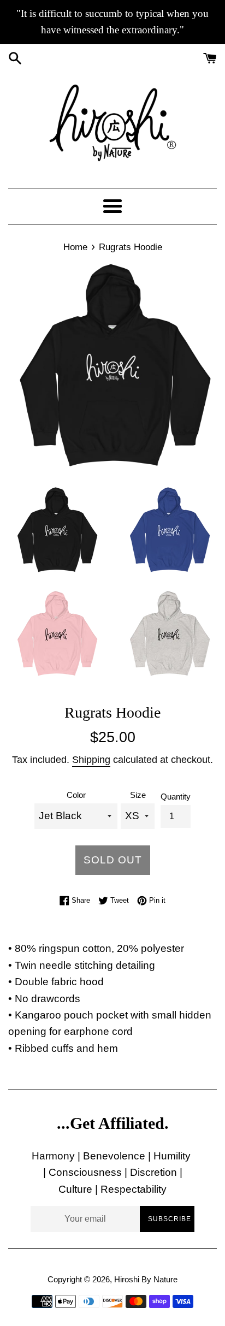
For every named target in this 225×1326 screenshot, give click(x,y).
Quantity (176, 796)
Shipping (91, 759)
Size (138, 795)
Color (76, 795)
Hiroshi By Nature (145, 1279)
